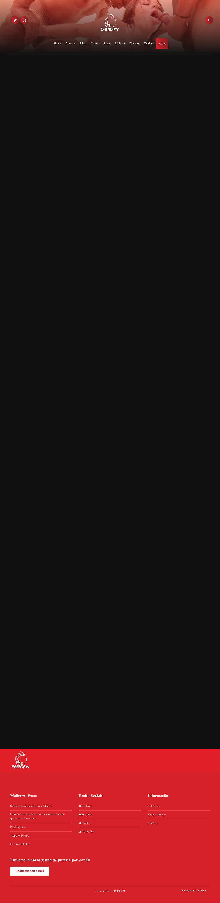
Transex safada (19, 835)
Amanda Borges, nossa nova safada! (176, 244)
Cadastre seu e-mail (29, 871)
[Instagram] (24, 20)
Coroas (95, 43)
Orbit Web (119, 890)
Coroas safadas (20, 844)
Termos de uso (157, 814)
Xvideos (149, 43)
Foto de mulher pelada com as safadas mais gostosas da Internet (37, 816)
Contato (152, 823)
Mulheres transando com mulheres (31, 806)
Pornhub (87, 814)
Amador (70, 43)
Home (57, 43)
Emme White (69, 207)
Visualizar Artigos (73, 512)
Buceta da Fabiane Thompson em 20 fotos (180, 189)
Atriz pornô (70, 468)
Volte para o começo (194, 890)
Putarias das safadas (37, 140)
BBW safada (17, 827)
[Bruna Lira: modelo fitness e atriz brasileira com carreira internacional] (161, 82)
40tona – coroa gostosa (185, 120)
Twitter (85, 823)
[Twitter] (15, 20)
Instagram (87, 831)
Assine (162, 43)
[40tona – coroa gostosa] (161, 124)
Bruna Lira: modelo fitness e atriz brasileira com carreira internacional (189, 84)
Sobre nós (154, 806)
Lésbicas (120, 43)
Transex (134, 43)
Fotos (107, 43)
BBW (83, 43)
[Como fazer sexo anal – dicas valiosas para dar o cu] (161, 106)
